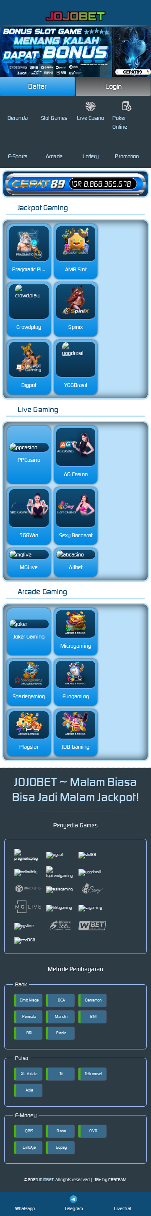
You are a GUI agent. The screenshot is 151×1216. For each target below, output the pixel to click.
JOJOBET (46, 1179)
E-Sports (17, 156)
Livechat (122, 1208)
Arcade (54, 156)
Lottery (91, 156)
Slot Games (54, 118)
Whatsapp (25, 1208)
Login (113, 86)
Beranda (18, 118)
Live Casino (90, 118)
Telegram (74, 1208)
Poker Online (120, 122)
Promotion (127, 156)
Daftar (37, 86)
